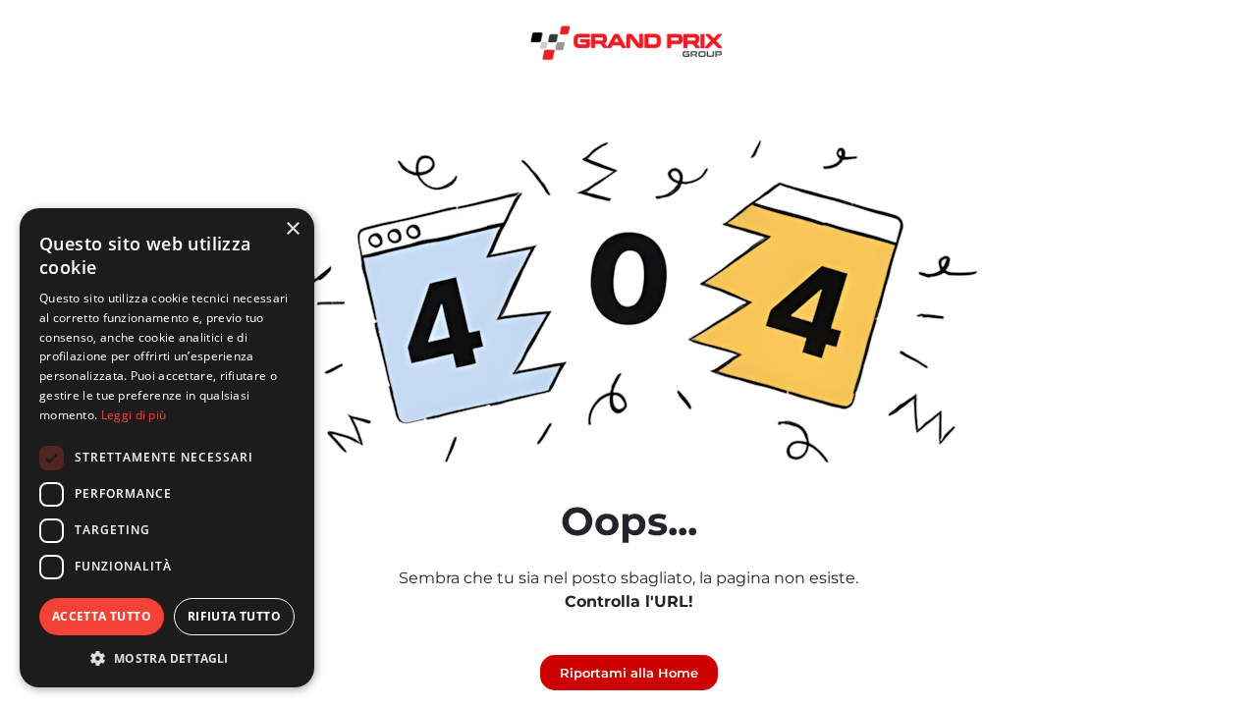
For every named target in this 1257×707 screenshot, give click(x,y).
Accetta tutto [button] (101, 616)
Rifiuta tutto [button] (234, 616)
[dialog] (167, 447)
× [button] (292, 229)
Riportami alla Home (629, 672)
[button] (167, 658)
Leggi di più (134, 415)
